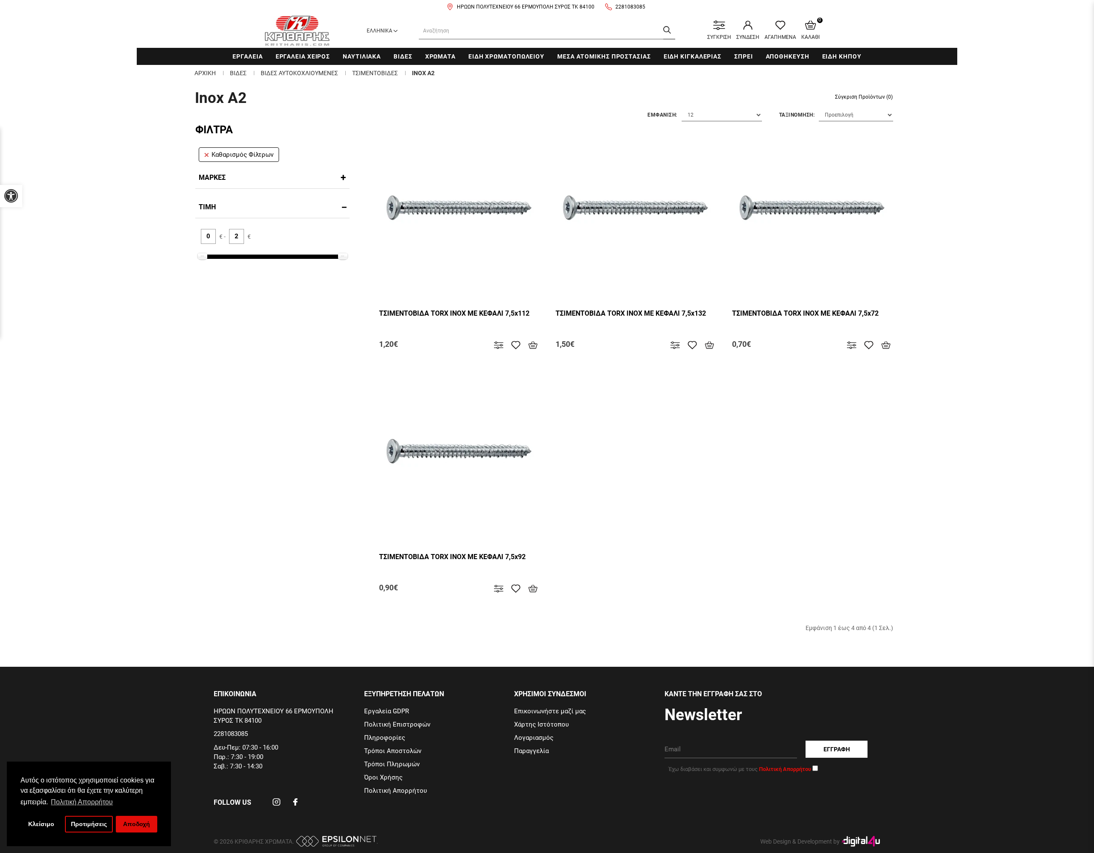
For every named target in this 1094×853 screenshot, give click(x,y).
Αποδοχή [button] (136, 824)
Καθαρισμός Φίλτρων (243, 154)
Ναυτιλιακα (362, 56)
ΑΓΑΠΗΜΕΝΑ (780, 37)
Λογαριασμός (533, 738)
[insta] (276, 804)
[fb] (295, 804)
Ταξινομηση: (797, 115)
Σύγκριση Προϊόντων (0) (864, 97)
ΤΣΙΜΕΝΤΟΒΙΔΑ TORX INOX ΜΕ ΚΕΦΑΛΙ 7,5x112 (454, 313)
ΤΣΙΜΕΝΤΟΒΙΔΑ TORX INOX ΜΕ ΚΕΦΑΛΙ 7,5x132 (631, 313)
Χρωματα (440, 56)
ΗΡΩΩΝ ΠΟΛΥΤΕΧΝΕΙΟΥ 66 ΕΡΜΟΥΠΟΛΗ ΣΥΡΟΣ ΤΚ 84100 (525, 7)
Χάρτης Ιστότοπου (541, 724)
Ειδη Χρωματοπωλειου (506, 56)
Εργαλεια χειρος (303, 56)
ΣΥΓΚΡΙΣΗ (719, 37)
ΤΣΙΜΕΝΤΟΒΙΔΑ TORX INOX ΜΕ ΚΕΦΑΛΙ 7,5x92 (452, 557)
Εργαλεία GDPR (386, 711)
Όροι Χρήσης (383, 777)
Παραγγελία (531, 751)
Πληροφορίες (384, 738)
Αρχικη (205, 73)
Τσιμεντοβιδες (375, 73)
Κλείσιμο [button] (41, 824)
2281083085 (630, 7)
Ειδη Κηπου (842, 56)
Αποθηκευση (787, 56)
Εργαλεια (247, 56)
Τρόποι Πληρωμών (392, 764)
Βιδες (403, 56)
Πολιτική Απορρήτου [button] (82, 802)
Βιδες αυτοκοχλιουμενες (299, 73)
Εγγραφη (836, 749)
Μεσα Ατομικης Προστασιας (604, 56)
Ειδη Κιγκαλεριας (692, 56)
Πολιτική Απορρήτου (395, 790)
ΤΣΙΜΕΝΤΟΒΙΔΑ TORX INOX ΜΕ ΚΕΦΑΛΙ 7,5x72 (805, 313)
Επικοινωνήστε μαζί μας (550, 711)
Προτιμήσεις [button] (89, 824)
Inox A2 (423, 73)
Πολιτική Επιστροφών (397, 724)
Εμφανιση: (662, 115)
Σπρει (743, 56)
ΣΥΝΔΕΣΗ (747, 37)
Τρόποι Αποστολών (392, 751)
